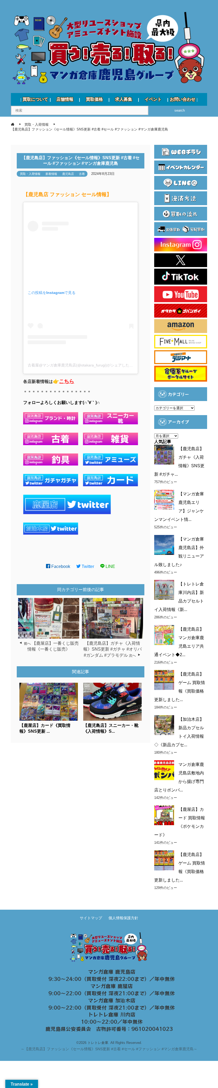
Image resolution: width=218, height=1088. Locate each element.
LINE (109, 566)
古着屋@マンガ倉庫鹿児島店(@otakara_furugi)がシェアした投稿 (82, 365)
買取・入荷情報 (30, 173)
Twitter (87, 566)
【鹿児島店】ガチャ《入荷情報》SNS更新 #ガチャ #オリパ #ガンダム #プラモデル (112, 649)
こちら (66, 381)
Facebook (60, 566)
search (179, 110)
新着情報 (51, 173)
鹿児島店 (68, 173)
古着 (82, 173)
